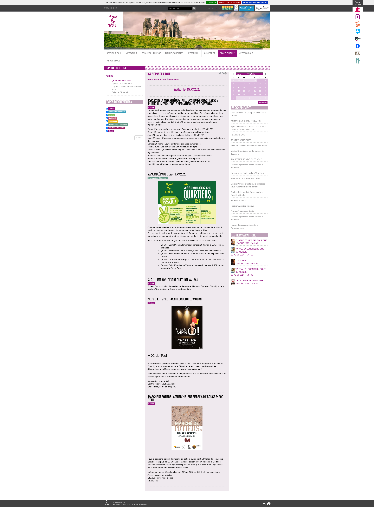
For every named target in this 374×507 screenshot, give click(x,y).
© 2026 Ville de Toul (119, 502)
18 (239, 91)
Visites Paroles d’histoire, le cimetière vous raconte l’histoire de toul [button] (248, 185)
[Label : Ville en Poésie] (262, 10)
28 (255, 80)
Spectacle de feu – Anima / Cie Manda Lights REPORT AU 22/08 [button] (248, 128)
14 (255, 87)
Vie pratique (131, 53)
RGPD (136, 504)
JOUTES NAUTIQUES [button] (241, 140)
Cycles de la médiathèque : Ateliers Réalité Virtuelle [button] (247, 193)
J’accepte (211, 2)
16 (265, 87)
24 (233, 80)
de (209, 8)
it (219, 8)
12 (244, 87)
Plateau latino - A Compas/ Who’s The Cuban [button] (248, 114)
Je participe (193, 53)
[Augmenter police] (220, 73)
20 (249, 91)
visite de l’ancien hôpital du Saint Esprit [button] (249, 145)
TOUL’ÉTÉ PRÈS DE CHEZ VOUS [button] (246, 159)
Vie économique (246, 53)
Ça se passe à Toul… (122, 80)
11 (239, 87)
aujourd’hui (262, 102)
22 (260, 91)
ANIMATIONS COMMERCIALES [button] (245, 121)
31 (233, 98)
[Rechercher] (194, 8)
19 (244, 91)
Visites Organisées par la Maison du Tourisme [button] (247, 152)
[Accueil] (268, 504)
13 (249, 87)
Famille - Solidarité (174, 53)
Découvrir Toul (114, 53)
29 (260, 94)
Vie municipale (113, 60)
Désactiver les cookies (229, 2)
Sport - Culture (227, 53)
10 (233, 87)
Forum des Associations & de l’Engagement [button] (244, 226)
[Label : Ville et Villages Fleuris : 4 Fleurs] (227, 10)
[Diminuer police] (222, 73)
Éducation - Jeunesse (151, 53)
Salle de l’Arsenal (120, 92)
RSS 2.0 (130, 504)
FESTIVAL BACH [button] (238, 135)
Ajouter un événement (122, 83)
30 (265, 94)
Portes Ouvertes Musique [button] (242, 206)
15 (260, 87)
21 (255, 91)
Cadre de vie (209, 53)
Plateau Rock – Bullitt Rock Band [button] (246, 178)
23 (265, 91)
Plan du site (116, 504)
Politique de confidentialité (255, 2)
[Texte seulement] (224, 73)
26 (244, 80)
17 (233, 91)
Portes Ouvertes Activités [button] (242, 211)
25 (239, 80)
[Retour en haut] (264, 504)
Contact (124, 504)
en (213, 8)
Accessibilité (143, 504)
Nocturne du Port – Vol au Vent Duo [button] (247, 173)
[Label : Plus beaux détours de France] (236, 10)
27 (249, 80)
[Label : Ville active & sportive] (246, 10)
